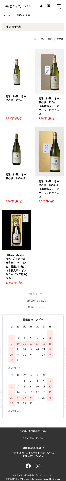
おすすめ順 (39, 39)
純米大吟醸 (23, 15)
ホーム (6, 15)
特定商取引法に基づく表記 (33, 431)
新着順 (60, 39)
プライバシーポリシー (33, 438)
